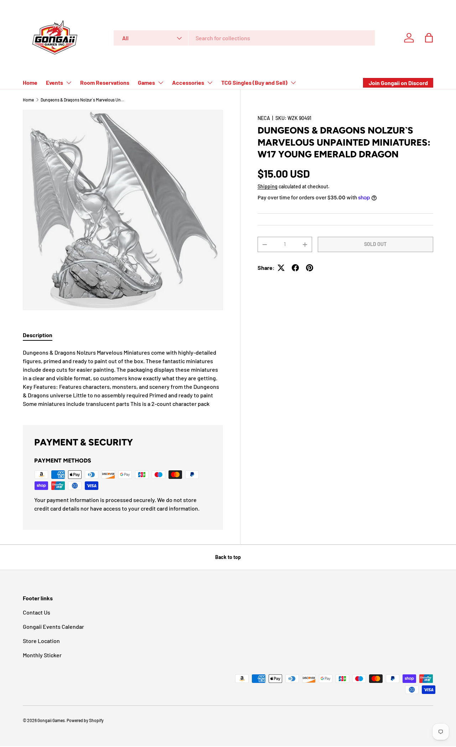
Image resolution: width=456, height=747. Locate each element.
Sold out (375, 244)
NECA (264, 118)
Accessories (188, 82)
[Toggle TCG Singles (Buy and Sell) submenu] (293, 82)
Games (146, 82)
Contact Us (36, 612)
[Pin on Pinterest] (309, 268)
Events (54, 82)
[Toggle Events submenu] (68, 82)
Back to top (228, 557)
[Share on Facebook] (295, 268)
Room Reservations (104, 82)
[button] (429, 38)
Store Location (41, 640)
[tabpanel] (123, 378)
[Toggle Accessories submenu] (210, 82)
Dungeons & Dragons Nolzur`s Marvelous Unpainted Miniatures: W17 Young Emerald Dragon (83, 99)
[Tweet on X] (281, 268)
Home (30, 82)
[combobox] (244, 38)
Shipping (268, 186)
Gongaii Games (51, 720)
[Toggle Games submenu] (160, 82)
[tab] (37, 335)
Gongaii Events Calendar (53, 626)
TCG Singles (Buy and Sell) (254, 82)
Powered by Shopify (85, 720)
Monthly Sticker (42, 655)
